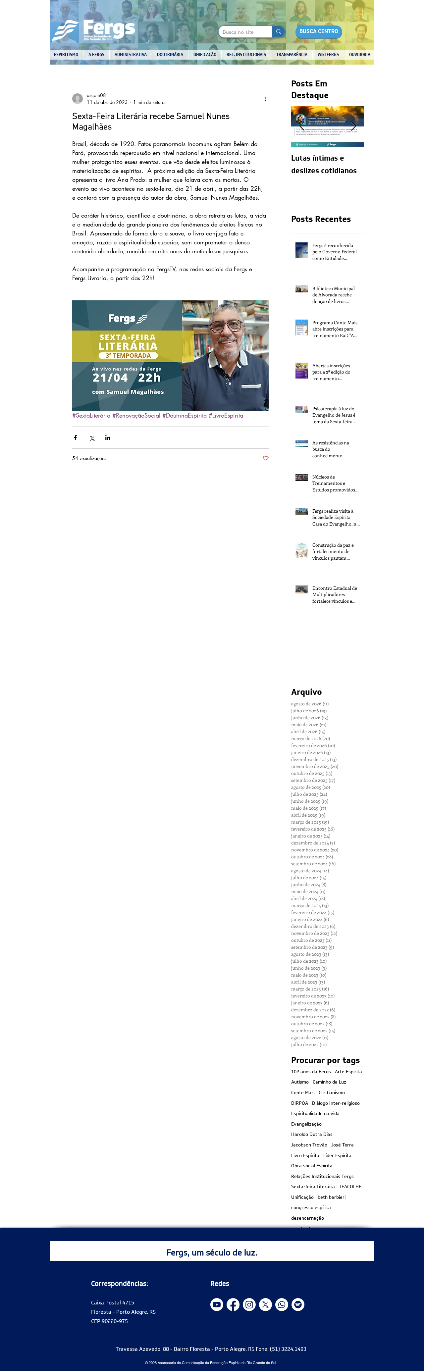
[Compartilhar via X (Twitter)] (91, 437)
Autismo (300, 1082)
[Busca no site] (278, 31)
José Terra (342, 1145)
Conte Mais (303, 1093)
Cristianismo (332, 1093)
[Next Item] (353, 126)
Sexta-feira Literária (313, 1187)
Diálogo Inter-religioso (336, 1103)
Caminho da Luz (329, 1082)
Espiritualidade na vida (315, 1113)
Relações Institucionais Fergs (322, 1176)
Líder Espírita (337, 1155)
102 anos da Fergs (311, 1072)
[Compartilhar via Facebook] (75, 437)
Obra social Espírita (312, 1166)
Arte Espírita (348, 1072)
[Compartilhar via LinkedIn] (108, 437)
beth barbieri (331, 1197)
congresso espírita (311, 1207)
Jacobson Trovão (309, 1145)
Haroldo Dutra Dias (312, 1134)
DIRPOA (299, 1103)
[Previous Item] (302, 126)
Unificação (302, 1197)
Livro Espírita (305, 1155)
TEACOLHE (350, 1187)
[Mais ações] (265, 99)
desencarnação (307, 1218)
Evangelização (306, 1124)
